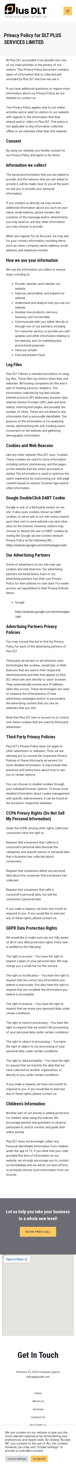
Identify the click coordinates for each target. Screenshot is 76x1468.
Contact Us (38, 1417)
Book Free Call (38, 1231)
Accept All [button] (39, 1458)
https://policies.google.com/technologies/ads (36, 545)
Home (38, 1393)
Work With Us (38, 1425)
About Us (38, 1401)
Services (38, 1409)
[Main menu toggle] (67, 11)
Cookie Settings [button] (16, 1458)
